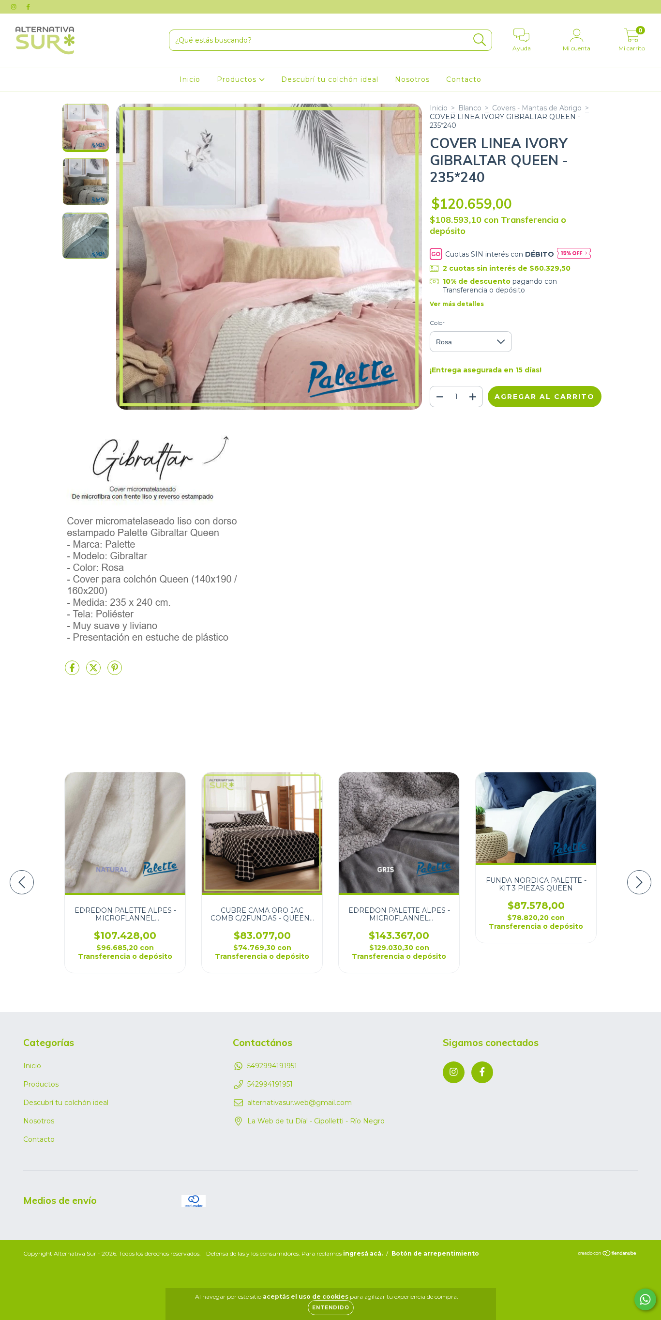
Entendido (330, 1308)
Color (437, 322)
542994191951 (270, 1084)
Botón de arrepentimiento (435, 1253)
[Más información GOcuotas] (574, 254)
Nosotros (412, 79)
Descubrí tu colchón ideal (329, 79)
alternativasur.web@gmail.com (299, 1102)
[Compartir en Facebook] (73, 671)
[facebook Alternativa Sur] (28, 6)
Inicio (190, 79)
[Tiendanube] (607, 1254)
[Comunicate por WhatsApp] (645, 1299)
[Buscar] (479, 40)
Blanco (469, 108)
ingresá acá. (363, 1253)
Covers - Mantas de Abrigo (537, 108)
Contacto (463, 79)
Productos (238, 79)
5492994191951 (272, 1065)
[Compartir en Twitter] (94, 671)
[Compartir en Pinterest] (114, 671)
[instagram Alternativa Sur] (14, 6)
